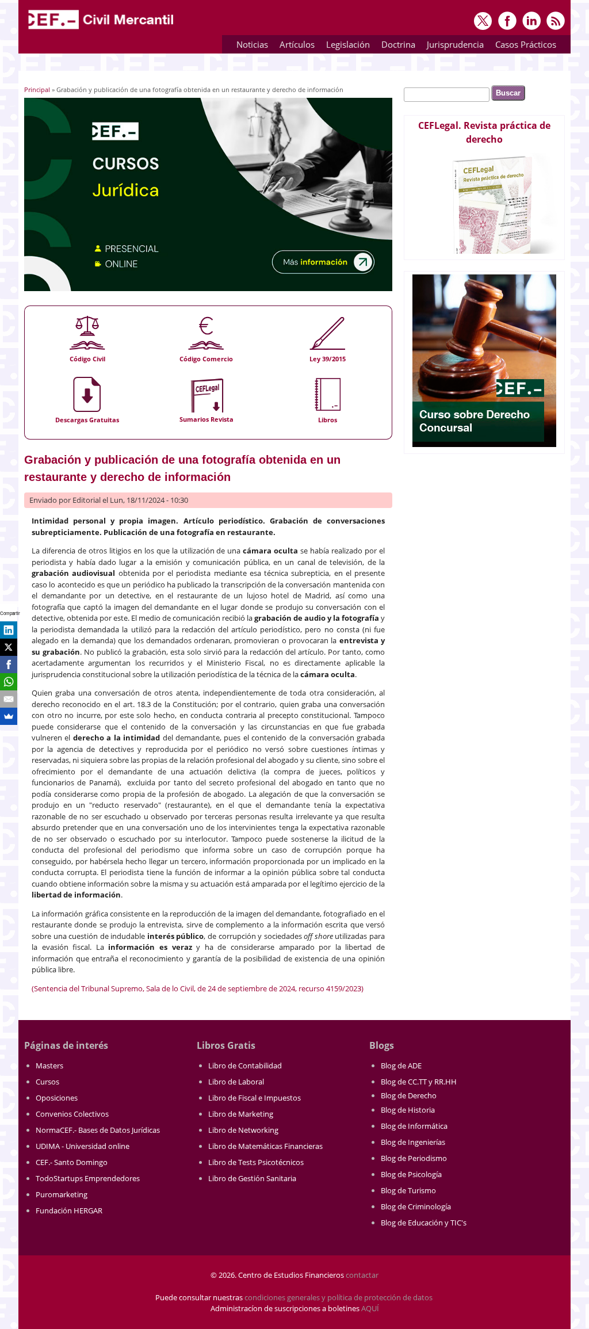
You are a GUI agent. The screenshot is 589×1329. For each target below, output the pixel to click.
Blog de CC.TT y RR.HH (419, 1081)
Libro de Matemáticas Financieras (265, 1146)
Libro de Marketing (240, 1114)
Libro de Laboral (236, 1081)
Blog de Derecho (409, 1095)
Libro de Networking (243, 1130)
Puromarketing (61, 1194)
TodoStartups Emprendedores (88, 1178)
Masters (49, 1065)
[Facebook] (8, 664)
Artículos (294, 46)
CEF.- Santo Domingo (72, 1162)
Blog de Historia (408, 1110)
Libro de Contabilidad (245, 1065)
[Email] (8, 699)
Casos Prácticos (522, 46)
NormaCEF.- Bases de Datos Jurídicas (98, 1130)
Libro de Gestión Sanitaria (252, 1178)
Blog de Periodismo (414, 1158)
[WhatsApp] (8, 681)
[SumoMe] (8, 716)
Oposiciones (57, 1098)
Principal (37, 89)
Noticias (252, 44)
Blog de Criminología (416, 1206)
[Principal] (101, 30)
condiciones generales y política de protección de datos (338, 1297)
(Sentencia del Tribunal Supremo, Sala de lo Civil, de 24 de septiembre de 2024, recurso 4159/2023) (198, 988)
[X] (8, 647)
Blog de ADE (401, 1065)
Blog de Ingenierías (413, 1142)
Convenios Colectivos (72, 1114)
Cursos (47, 1081)
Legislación (345, 46)
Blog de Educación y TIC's (423, 1222)
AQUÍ (370, 1308)
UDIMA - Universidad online (82, 1146)
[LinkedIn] (8, 630)
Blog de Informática (414, 1126)
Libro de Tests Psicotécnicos (256, 1162)
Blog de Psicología (411, 1174)
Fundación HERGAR (69, 1210)
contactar (362, 1275)
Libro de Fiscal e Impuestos (254, 1098)
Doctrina (395, 46)
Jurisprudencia (452, 46)
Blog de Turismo (408, 1190)
